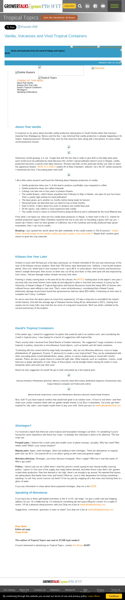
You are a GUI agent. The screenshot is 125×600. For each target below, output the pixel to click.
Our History (9, 589)
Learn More (94, 596)
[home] (32, 6)
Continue (114, 596)
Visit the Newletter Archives (59, 17)
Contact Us (40, 589)
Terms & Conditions (115, 591)
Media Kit (70, 589)
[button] (114, 6)
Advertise (55, 589)
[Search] (79, 6)
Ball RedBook (85, 591)
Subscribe (69, 5)
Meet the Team (24, 591)
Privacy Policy (100, 591)
